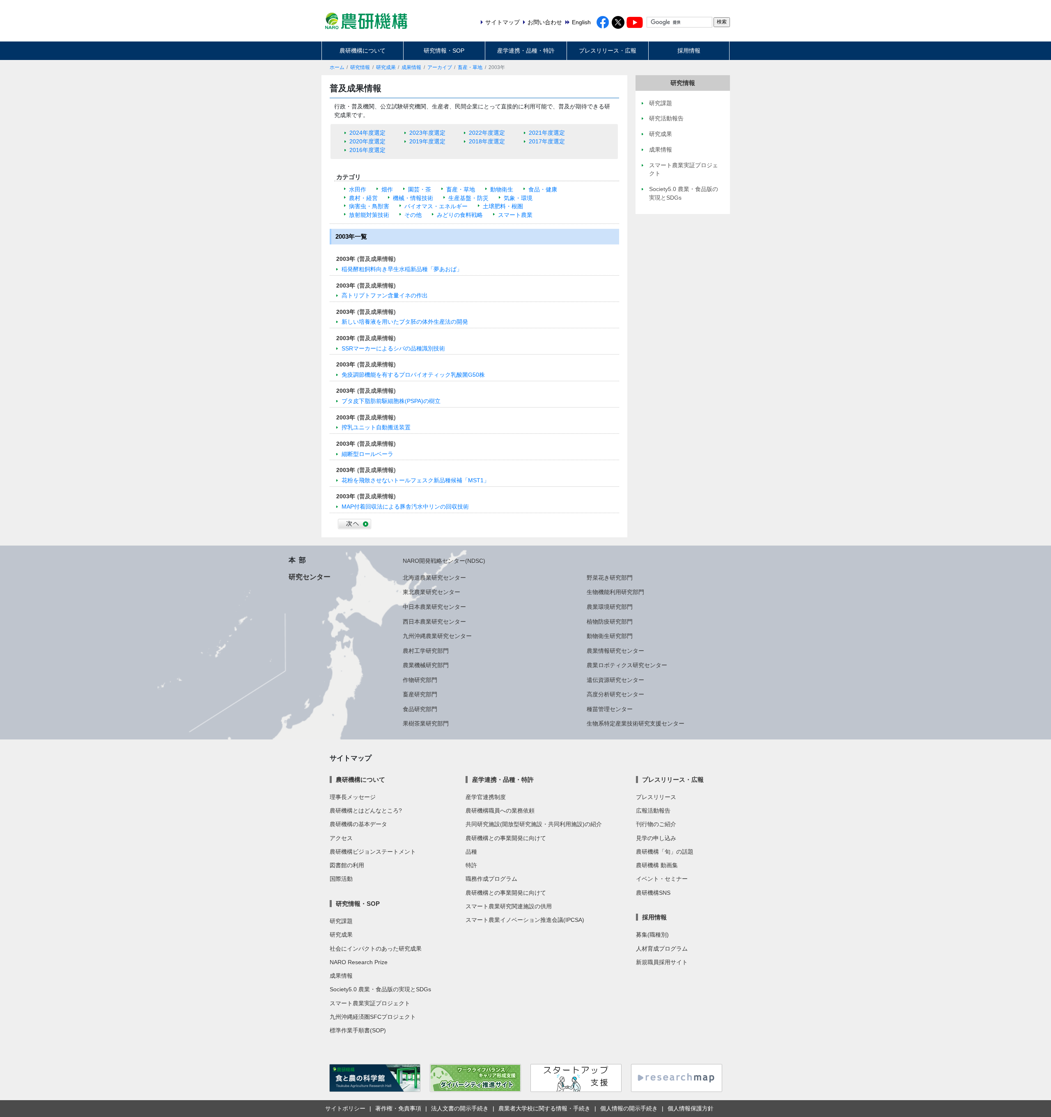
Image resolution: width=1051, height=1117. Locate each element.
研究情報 (360, 67)
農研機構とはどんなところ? (366, 810)
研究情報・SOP (444, 50)
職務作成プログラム (491, 878)
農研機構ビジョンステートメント (373, 851)
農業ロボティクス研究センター (627, 665)
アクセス (341, 838)
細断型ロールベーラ (367, 454)
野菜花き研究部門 (610, 577)
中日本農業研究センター (434, 606)
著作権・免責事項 (398, 1108)
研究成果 (386, 67)
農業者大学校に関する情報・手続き (544, 1108)
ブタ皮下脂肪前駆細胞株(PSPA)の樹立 (391, 401)
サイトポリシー (345, 1108)
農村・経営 (363, 198)
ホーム (337, 67)
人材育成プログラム (662, 948)
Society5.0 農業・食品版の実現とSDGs (380, 989)
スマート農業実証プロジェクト (370, 1003)
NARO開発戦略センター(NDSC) (444, 560)
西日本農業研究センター (434, 621)
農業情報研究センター (615, 650)
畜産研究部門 (420, 694)
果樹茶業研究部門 (426, 723)
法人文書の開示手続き (460, 1108)
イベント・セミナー (662, 878)
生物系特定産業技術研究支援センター (635, 723)
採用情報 (688, 50)
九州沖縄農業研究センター (437, 636)
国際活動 (341, 878)
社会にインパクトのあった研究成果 (376, 948)
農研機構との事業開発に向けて (506, 838)
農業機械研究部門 (426, 665)
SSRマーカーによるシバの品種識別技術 (393, 348)
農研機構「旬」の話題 (664, 851)
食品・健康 (542, 189)
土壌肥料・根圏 (503, 206)
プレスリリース (656, 797)
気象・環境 (518, 198)
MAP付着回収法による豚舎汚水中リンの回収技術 (405, 506)
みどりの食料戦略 (460, 215)
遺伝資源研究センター (615, 680)
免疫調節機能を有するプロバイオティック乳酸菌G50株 (413, 374)
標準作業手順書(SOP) (358, 1030)
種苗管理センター (610, 709)
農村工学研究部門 (426, 650)
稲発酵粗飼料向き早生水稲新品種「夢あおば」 (402, 269)
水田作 (357, 189)
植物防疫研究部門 (610, 621)
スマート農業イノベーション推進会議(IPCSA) (525, 920)
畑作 (387, 189)
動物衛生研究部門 (610, 636)
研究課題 (341, 921)
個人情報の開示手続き (629, 1108)
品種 (471, 851)
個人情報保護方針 (691, 1108)
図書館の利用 (347, 865)
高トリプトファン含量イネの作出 (385, 295)
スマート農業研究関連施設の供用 (509, 906)
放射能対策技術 (369, 215)
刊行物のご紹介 (656, 824)
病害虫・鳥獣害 (369, 206)
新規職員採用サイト (662, 962)
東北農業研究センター (431, 592)
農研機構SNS (653, 892)
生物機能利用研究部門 (615, 592)
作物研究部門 (420, 680)
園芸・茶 (419, 189)
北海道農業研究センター (434, 577)
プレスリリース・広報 (607, 50)
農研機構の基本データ (358, 824)
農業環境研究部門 (610, 606)
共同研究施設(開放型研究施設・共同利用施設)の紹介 (534, 824)
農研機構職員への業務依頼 (500, 810)
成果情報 (411, 67)
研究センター (309, 577)
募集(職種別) (652, 934)
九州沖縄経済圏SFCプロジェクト (373, 1016)
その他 (413, 215)
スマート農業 (515, 215)
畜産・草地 (470, 67)
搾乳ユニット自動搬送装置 (376, 427)
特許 (471, 865)
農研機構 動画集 (657, 865)
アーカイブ (439, 67)
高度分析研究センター (615, 694)
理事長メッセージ (353, 797)
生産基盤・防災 (468, 198)
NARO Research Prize (359, 962)
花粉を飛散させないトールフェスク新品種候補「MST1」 (415, 480)
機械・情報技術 (413, 198)
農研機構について (363, 50)
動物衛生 (501, 189)
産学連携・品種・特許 (526, 50)
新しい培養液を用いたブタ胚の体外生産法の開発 (405, 321)
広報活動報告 (653, 810)
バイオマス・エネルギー (436, 206)
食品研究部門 (420, 709)
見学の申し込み (656, 838)
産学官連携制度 (486, 797)
